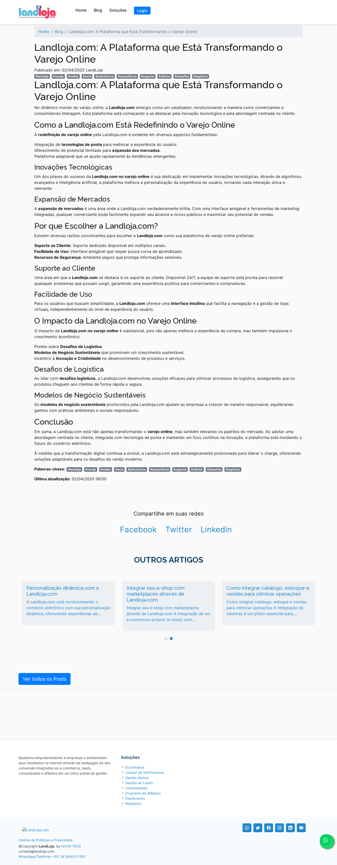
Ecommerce (134, 767)
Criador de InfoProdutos (144, 772)
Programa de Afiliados (143, 793)
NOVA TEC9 (71, 846)
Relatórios (133, 803)
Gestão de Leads (139, 783)
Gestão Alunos (136, 778)
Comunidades (136, 788)
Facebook (138, 529)
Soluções (118, 10)
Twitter (178, 529)
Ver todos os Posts (44, 679)
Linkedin (216, 529)
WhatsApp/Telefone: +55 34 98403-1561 (52, 856)
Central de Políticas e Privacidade (46, 840)
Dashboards (135, 798)
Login (142, 10)
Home (81, 10)
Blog (98, 10)
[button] (165, 638)
